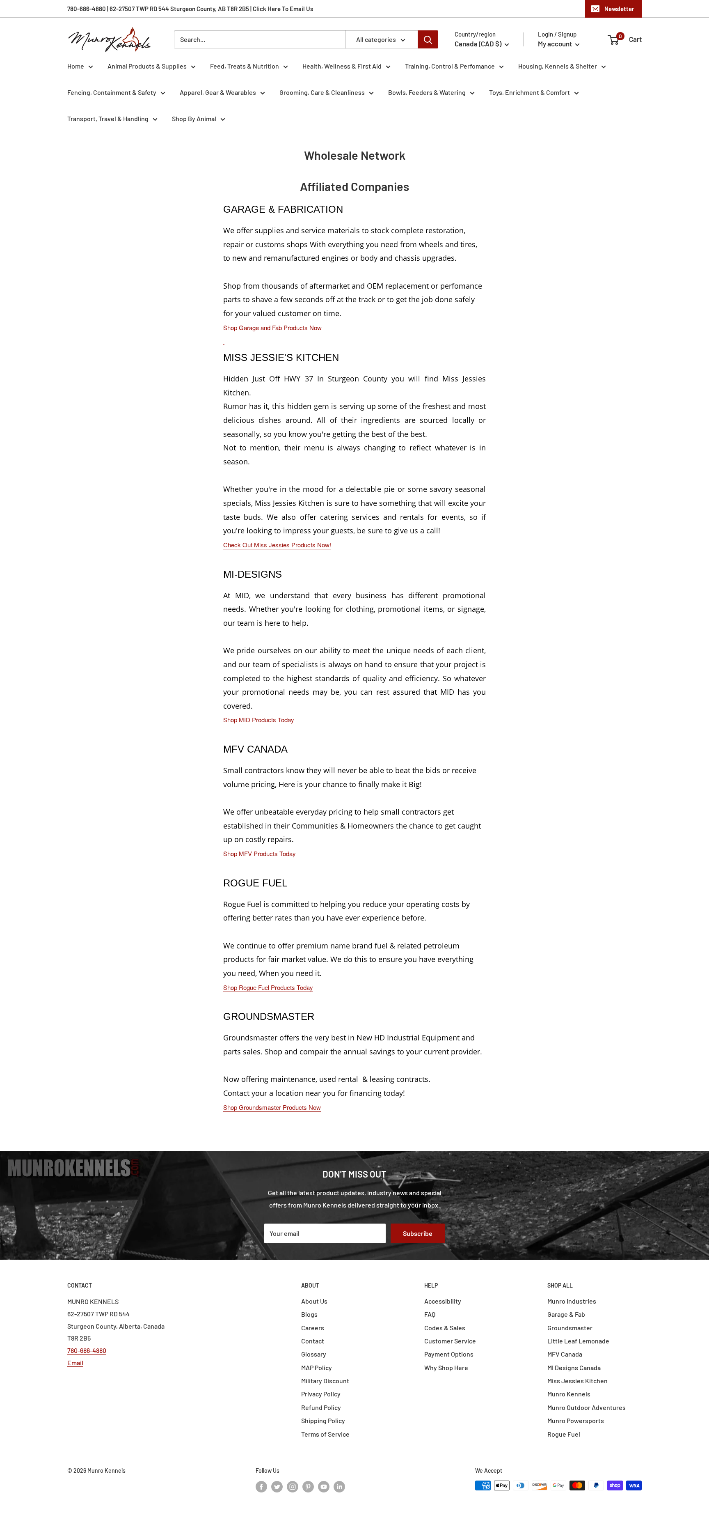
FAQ (429, 1314)
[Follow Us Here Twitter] (277, 1486)
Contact (312, 1341)
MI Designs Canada (574, 1367)
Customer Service (450, 1341)
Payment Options (448, 1354)
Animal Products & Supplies (147, 66)
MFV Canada (564, 1354)
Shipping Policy (323, 1420)
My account (555, 43)
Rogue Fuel (563, 1434)
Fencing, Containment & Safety (111, 92)
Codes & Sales (444, 1328)
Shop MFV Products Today (259, 853)
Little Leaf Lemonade (578, 1341)
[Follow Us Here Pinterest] (308, 1486)
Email (75, 1362)
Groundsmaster (569, 1328)
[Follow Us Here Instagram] (292, 1486)
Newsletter (619, 8)
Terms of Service (325, 1434)
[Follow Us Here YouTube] (323, 1486)
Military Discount (325, 1380)
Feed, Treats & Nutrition (244, 66)
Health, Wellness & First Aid (342, 66)
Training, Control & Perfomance (450, 66)
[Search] (428, 39)
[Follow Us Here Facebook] (261, 1486)
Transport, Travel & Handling (108, 118)
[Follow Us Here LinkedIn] (339, 1486)
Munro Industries (571, 1301)
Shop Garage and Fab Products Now (272, 327)
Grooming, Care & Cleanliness (322, 92)
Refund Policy (321, 1407)
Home (75, 66)
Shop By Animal (194, 118)
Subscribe (417, 1233)
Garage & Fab (566, 1314)
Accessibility (442, 1301)
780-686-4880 (86, 1350)
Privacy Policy (321, 1394)
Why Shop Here (446, 1367)
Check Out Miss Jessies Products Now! (277, 544)
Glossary (313, 1354)
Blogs (309, 1314)
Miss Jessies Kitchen (577, 1380)
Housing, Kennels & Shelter (557, 66)
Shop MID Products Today (258, 719)
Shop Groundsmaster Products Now (272, 1107)
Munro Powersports (575, 1420)
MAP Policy (316, 1367)
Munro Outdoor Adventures (586, 1407)
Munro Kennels (568, 1394)
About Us (314, 1301)
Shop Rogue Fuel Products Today (268, 987)
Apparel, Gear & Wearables (218, 92)
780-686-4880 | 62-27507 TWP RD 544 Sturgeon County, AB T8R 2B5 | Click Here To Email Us (190, 8)
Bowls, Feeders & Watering (427, 92)
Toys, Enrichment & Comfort (529, 92)
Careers (312, 1328)
